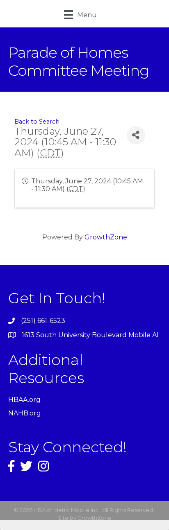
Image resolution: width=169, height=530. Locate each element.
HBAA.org (24, 400)
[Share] (136, 135)
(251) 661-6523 (43, 321)
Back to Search (36, 121)
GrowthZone (105, 237)
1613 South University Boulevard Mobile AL (91, 335)
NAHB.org (24, 413)
